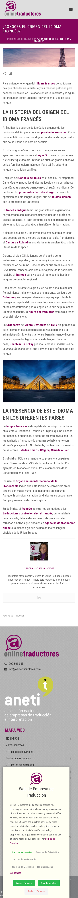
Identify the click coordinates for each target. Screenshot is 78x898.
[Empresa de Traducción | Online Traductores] (20, 8)
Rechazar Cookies (36, 891)
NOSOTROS (12, 738)
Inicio (10, 39)
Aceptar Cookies (24, 883)
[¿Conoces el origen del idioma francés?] (39, 57)
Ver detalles (15, 873)
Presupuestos (16, 745)
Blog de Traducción (25, 39)
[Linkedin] (39, 598)
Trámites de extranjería (21, 765)
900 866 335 (16, 663)
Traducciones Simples (20, 752)
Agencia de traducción (13, 615)
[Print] (12, 73)
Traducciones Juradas (18, 758)
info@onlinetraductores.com (25, 669)
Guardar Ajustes (48, 883)
